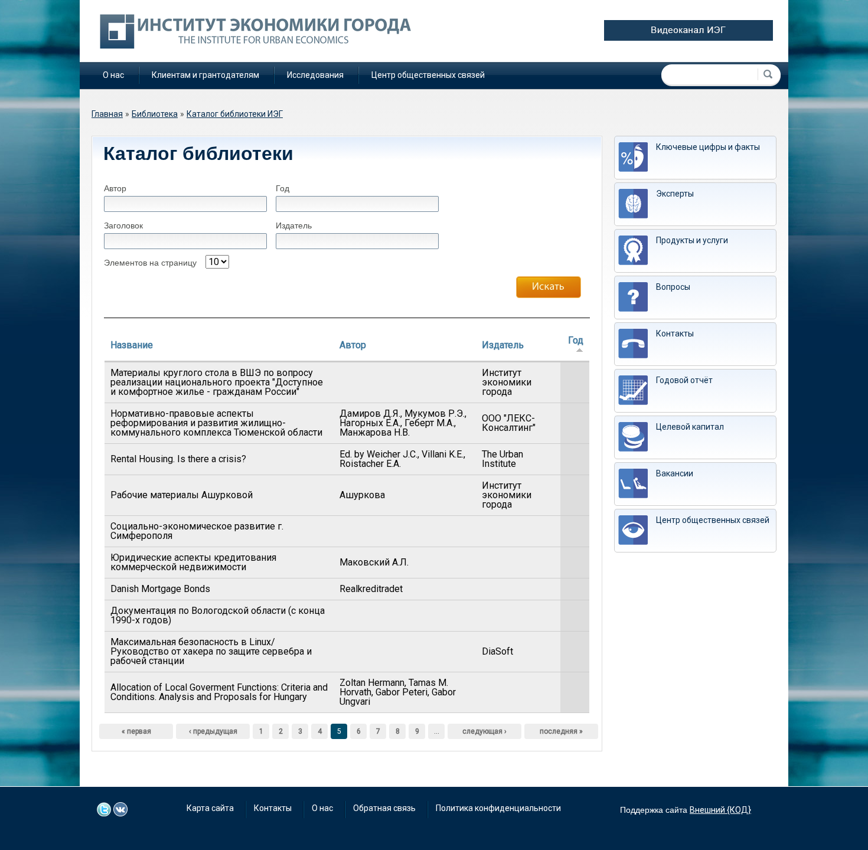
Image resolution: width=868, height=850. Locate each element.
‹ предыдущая (213, 731)
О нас (113, 75)
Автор (115, 188)
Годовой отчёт (684, 380)
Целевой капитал (690, 426)
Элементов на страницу (150, 262)
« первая (136, 731)
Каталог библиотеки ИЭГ (235, 114)
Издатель (294, 225)
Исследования (315, 75)
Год (282, 188)
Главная (107, 114)
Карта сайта (210, 808)
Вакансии (674, 473)
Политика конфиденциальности (498, 808)
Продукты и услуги (692, 240)
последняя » (561, 731)
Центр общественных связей (428, 75)
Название (131, 345)
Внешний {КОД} (720, 810)
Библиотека (155, 114)
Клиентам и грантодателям (205, 75)
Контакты (675, 333)
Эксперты (675, 193)
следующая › (484, 731)
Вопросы (673, 287)
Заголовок (123, 225)
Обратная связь (384, 808)
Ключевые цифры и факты (708, 147)
